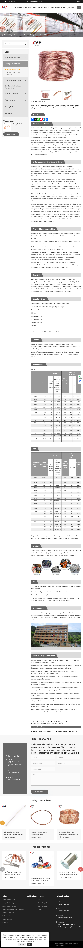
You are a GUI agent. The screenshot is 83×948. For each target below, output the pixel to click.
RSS (66, 943)
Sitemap (61, 943)
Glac (29, 944)
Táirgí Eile (8, 113)
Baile (5, 35)
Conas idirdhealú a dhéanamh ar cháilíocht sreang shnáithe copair (69, 873)
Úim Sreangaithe (10, 100)
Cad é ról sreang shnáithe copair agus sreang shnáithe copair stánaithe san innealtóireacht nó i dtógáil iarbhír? (40, 873)
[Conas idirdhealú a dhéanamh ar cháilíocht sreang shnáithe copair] (69, 860)
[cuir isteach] (79, 7)
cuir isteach (39, 792)
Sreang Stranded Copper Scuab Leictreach (12, 833)
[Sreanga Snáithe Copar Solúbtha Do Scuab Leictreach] (41, 817)
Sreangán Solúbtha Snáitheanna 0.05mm (66, 833)
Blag (39, 899)
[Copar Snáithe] (45, 95)
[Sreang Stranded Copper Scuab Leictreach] (14, 817)
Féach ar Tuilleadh (10, 134)
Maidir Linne (32, 896)
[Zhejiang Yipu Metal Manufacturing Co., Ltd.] (4, 7)
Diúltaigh (22, 944)
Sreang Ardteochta (11, 107)
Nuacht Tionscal (42, 906)
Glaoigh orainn (63, 896)
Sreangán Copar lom (11, 93)
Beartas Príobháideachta (27, 941)
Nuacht (41, 896)
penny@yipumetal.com (35, 1)
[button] (2, 823)
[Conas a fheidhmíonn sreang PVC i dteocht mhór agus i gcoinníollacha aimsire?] (14, 863)
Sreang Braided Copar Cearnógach (18, 124)
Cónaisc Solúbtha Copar (13, 80)
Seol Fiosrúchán (39, 114)
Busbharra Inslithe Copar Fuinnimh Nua (13, 87)
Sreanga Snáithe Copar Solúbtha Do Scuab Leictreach (41, 833)
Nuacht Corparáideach (44, 903)
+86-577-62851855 (9, 1)
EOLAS (40, 909)
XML (70, 943)
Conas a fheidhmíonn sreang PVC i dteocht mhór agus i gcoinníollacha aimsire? (13, 879)
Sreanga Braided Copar (12, 57)
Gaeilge (77, 1)
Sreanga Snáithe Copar (21, 35)
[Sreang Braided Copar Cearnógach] (7, 127)
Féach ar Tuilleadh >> (10, 837)
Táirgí (10, 35)
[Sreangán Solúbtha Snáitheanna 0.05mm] (69, 817)
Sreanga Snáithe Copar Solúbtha (39, 35)
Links (56, 943)
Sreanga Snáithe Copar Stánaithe (13, 73)
